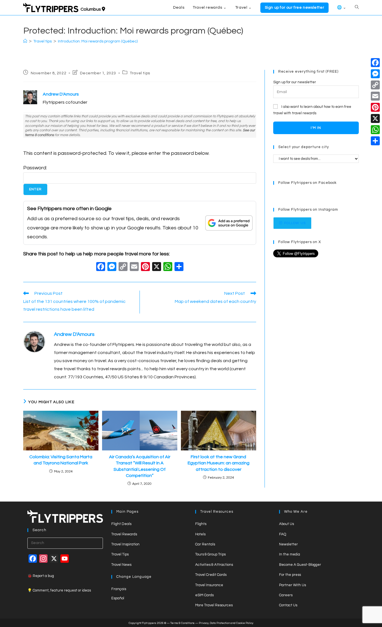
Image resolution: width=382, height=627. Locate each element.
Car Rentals (205, 544)
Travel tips (140, 73)
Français (118, 589)
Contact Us (288, 605)
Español (117, 598)
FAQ (282, 534)
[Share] (375, 140)
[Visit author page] (34, 341)
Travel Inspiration (125, 544)
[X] (156, 267)
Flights (200, 524)
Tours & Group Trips (210, 554)
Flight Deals (121, 524)
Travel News (121, 565)
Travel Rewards (124, 534)
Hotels (200, 534)
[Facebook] (100, 267)
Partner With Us (292, 585)
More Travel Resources (214, 605)
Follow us (295, 223)
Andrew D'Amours (74, 334)
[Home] (25, 41)
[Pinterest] (375, 107)
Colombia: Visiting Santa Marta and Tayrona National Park (60, 460)
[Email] (375, 96)
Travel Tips (120, 554)
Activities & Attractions (214, 565)
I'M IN (316, 128)
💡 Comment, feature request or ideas (59, 590)
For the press (290, 575)
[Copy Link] (123, 267)
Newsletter (288, 544)
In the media (289, 554)
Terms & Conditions (182, 623)
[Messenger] (375, 73)
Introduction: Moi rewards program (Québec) (98, 41)
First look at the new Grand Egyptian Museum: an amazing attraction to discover (218, 463)
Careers (286, 595)
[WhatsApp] (375, 129)
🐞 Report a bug (40, 576)
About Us (286, 524)
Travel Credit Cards (211, 575)
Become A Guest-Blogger (300, 565)
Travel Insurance (209, 585)
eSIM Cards (204, 595)
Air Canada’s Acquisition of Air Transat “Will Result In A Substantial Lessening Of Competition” (139, 466)
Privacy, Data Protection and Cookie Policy (226, 623)
